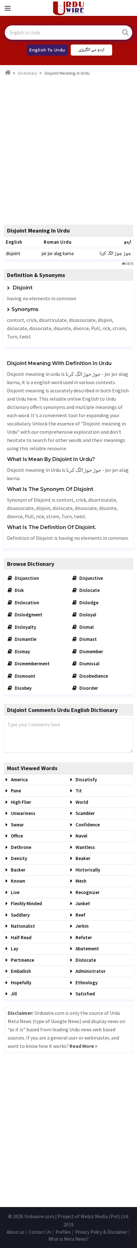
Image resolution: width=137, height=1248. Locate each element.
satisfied (85, 994)
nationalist (22, 926)
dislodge (88, 603)
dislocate (17, 328)
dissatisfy (86, 780)
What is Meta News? (68, 1239)
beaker (82, 858)
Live (14, 892)
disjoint (13, 253)
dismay (22, 651)
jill (13, 994)
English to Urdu (47, 50)
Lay (14, 949)
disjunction (26, 578)
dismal (86, 627)
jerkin (82, 926)
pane (15, 791)
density (18, 858)
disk (19, 590)
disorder (88, 688)
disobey (23, 688)
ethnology (86, 983)
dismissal (88, 664)
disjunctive (90, 578)
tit (78, 791)
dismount (24, 676)
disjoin (105, 320)
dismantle (25, 639)
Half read (21, 937)
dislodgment (28, 615)
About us (16, 1232)
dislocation (26, 603)
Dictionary (27, 73)
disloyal (87, 615)
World (81, 802)
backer (17, 870)
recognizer (87, 892)
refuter (83, 937)
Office (16, 836)
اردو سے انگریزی (91, 50)
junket (82, 903)
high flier (20, 802)
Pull (95, 328)
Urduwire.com (39, 1216)
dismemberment (32, 664)
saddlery (20, 915)
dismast (87, 639)
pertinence (22, 960)
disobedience (93, 676)
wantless (85, 847)
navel (81, 836)
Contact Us (40, 1232)
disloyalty (25, 627)
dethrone (20, 847)
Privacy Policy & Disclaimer (101, 1232)
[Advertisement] (68, 148)
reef (80, 915)
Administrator (90, 971)
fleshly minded (26, 903)
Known (17, 881)
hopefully (20, 983)
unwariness (22, 813)
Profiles (63, 1232)
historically (87, 870)
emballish (20, 971)
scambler (85, 813)
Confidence (87, 825)
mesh (80, 881)
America (19, 780)
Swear (17, 825)
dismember (90, 651)
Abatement (87, 949)
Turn (12, 336)
